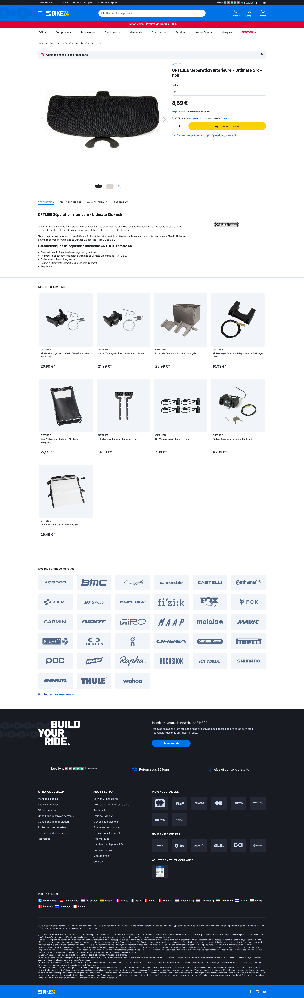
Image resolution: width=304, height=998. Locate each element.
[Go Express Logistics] (238, 845)
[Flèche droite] (89, 320)
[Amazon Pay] (258, 803)
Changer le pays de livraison (158, 937)
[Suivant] (164, 119)
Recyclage (44, 838)
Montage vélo (101, 855)
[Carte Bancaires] (219, 803)
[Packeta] (258, 845)
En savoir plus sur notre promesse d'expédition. (69, 960)
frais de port (109, 926)
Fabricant (121, 202)
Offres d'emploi (47, 810)
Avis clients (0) (98, 202)
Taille (175, 84)
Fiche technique (71, 202)
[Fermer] (262, 54)
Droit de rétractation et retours (111, 804)
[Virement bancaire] (179, 819)
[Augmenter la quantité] (183, 126)
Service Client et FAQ (105, 798)
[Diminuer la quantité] (175, 126)
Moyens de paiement (105, 821)
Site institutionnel (48, 804)
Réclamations (101, 810)
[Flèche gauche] (42, 320)
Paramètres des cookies (52, 833)
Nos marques (101, 838)
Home (40, 43)
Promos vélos (135, 23)
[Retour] (42, 119)
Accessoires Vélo (65, 43)
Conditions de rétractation (53, 821)
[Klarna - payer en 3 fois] (160, 819)
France (224, 118)
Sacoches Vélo (82, 43)
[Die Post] (199, 845)
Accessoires (97, 43)
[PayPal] (238, 803)
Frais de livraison (103, 815)
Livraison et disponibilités (108, 844)
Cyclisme (50, 43)
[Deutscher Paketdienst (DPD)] (179, 845)
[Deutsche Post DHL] (160, 845)
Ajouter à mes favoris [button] (190, 135)
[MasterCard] (160, 803)
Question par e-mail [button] (224, 135)
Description (46, 202)
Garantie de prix (102, 850)
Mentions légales (48, 798)
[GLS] (219, 845)
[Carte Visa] (179, 803)
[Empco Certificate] (160, 871)
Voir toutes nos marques (54, 694)
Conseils (98, 861)
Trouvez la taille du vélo (107, 833)
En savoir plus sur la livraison (125, 952)
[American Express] (199, 803)
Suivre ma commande (106, 827)
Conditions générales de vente (56, 815)
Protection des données (52, 827)
